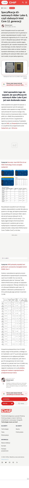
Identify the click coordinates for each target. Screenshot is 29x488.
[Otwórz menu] (26, 2)
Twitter (5, 403)
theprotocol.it (5, 459)
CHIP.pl (7, 457)
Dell (8, 123)
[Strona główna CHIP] (12, 2)
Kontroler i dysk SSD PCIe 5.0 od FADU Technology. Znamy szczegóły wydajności (13, 165)
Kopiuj (22, 403)
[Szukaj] (23, 2)
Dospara (14, 123)
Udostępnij (6, 399)
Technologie (5, 429)
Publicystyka (19, 432)
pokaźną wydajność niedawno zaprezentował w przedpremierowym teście (12, 370)
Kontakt (3, 446)
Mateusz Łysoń (8, 25)
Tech (13, 8)
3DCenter (14, 128)
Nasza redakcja (5, 443)
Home (4, 8)
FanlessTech (4, 128)
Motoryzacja (5, 435)
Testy (2, 432)
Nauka (18, 429)
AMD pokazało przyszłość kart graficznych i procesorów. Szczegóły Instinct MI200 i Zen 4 (14, 267)
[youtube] (3, 383)
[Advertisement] (15, 246)
